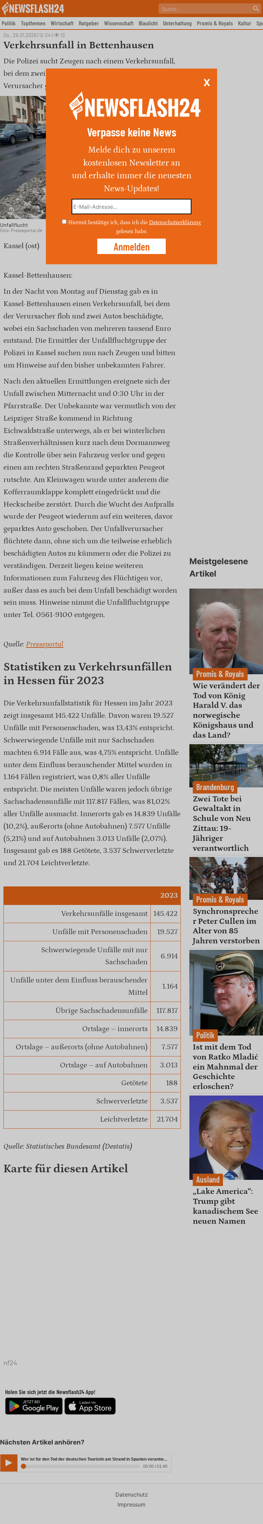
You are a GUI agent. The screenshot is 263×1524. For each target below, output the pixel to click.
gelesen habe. (131, 231)
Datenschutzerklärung (175, 222)
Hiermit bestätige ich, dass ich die (108, 222)
